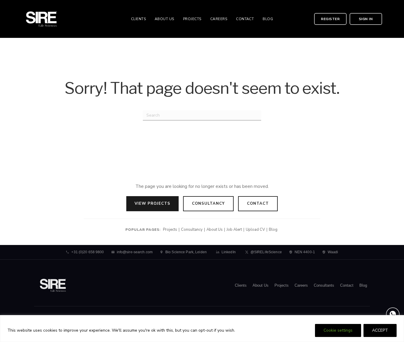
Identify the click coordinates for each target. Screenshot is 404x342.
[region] (202, 328)
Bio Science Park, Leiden (186, 252)
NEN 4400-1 (305, 252)
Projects (170, 229)
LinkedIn (229, 252)
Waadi (333, 252)
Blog (273, 229)
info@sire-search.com (135, 252)
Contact (258, 203)
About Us (214, 229)
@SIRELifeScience (266, 252)
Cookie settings (338, 330)
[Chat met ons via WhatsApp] (393, 314)
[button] (330, 19)
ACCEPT (380, 330)
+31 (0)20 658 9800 (87, 252)
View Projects (152, 203)
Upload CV (255, 229)
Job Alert (234, 229)
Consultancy (208, 203)
